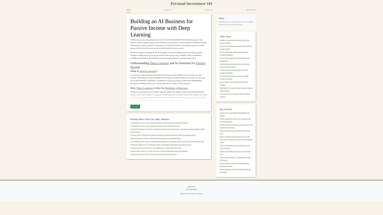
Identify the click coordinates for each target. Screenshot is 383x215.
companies (157, 95)
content (169, 80)
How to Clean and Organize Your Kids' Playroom (161, 154)
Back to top (191, 186)
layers (186, 75)
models (177, 55)
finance (144, 45)
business (133, 48)
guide (142, 52)
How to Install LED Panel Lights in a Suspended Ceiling (163, 138)
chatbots (174, 83)
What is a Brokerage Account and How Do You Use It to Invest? (235, 147)
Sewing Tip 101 (136, 135)
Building (170, 88)
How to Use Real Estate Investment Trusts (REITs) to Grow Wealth (236, 47)
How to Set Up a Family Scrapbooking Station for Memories (168, 151)
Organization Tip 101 (138, 126)
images (193, 78)
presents (166, 97)
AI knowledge (170, 58)
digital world (141, 40)
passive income (179, 48)
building (193, 45)
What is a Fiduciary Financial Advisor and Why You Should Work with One (236, 126)
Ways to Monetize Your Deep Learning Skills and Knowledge (235, 171)
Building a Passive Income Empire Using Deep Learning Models (234, 41)
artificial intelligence (152, 40)
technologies (195, 40)
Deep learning (134, 75)
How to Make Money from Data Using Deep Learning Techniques (234, 53)
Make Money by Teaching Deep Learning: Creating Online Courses (236, 89)
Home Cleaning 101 (137, 154)
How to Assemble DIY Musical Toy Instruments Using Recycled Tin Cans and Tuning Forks (175, 141)
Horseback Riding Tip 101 (139, 145)
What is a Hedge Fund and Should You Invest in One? (235, 132)
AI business (178, 52)
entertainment (160, 45)
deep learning (186, 45)
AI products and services (140, 97)
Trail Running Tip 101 (138, 123)
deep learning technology (194, 52)
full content (135, 106)
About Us (168, 10)
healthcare (137, 45)
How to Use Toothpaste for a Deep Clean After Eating (164, 148)
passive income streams (151, 55)
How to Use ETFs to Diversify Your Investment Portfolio (235, 95)
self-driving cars (150, 83)
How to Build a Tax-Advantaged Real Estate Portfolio (234, 83)
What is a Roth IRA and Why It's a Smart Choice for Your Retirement (235, 120)
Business (183, 88)
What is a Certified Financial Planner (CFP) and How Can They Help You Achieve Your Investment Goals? (236, 139)
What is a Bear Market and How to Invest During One (235, 153)
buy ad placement (191, 189)
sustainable (182, 58)
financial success (153, 48)
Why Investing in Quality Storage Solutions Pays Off (162, 126)
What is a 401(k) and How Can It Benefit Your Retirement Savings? (234, 165)
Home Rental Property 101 (139, 129)
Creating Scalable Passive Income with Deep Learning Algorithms (234, 71)
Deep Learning (159, 63)
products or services (159, 100)
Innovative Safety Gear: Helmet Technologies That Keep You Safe (170, 145)
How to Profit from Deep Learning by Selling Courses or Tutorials (234, 77)
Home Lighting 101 (137, 138)
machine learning (148, 42)
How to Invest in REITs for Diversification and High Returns (234, 59)
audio (203, 78)
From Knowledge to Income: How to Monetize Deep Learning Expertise (234, 65)
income (189, 58)
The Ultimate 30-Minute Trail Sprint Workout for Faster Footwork (167, 123)
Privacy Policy (251, 10)
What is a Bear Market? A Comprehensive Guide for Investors (235, 159)
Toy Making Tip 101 (137, 141)
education (151, 45)
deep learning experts (191, 97)
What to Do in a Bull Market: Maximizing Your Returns (235, 114)
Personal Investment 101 (191, 3)
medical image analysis (163, 83)
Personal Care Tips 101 (138, 148)
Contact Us (209, 10)
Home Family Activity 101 (139, 151)
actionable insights (142, 58)
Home (129, 10)
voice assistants (185, 83)
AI (160, 40)
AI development (173, 42)
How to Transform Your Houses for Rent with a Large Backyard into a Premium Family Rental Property (167, 130)
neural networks (171, 75)
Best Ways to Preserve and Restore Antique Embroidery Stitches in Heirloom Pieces (169, 135)
